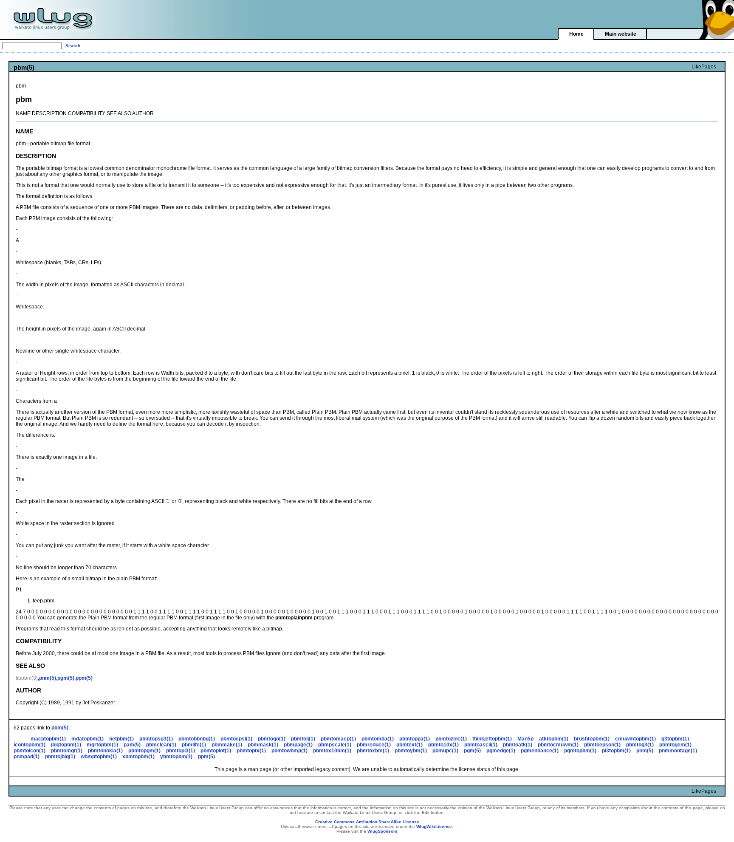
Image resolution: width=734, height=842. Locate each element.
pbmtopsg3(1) (156, 739)
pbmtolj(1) (303, 739)
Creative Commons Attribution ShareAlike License (367, 821)
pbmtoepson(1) (602, 745)
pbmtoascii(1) (480, 745)
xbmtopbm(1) (138, 757)
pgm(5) (65, 678)
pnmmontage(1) (678, 751)
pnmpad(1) (27, 757)
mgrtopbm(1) (102, 745)
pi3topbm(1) (616, 751)
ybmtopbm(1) (176, 757)
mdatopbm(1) (87, 739)
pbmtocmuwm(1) (558, 745)
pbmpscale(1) (334, 745)
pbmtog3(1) (640, 745)
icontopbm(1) (29, 745)
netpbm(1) (121, 739)
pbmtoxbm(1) (373, 751)
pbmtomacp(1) (338, 739)
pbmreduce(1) (374, 745)
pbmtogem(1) (675, 745)
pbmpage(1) (298, 745)
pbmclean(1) (161, 745)
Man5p (525, 739)
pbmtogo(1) (271, 739)
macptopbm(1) (48, 739)
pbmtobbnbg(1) (196, 739)
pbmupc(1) (445, 751)
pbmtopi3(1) (180, 751)
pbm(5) (59, 728)
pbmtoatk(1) (517, 745)
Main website (620, 34)
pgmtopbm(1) (580, 751)
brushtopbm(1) (592, 739)
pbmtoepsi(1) (236, 739)
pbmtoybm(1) (411, 751)
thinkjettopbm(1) (492, 739)
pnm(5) (47, 678)
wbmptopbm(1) (99, 757)
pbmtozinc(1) (451, 739)
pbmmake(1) (227, 745)
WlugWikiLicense (434, 826)
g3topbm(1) (675, 739)
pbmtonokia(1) (105, 751)
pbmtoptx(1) (251, 751)
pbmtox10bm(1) (332, 751)
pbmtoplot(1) (215, 751)
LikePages (704, 67)
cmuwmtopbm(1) (635, 739)
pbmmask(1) (263, 745)
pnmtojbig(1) (60, 757)
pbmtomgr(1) (66, 751)
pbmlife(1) (194, 745)
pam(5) (132, 745)
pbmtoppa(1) (414, 739)
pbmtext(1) (409, 745)
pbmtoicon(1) (29, 751)
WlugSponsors (382, 831)
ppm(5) (84, 678)
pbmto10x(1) (443, 745)
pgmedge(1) (500, 751)
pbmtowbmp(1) (289, 751)
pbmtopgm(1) (144, 751)
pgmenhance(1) (540, 751)
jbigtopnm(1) (66, 745)
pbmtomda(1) (377, 739)
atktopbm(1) (553, 739)
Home (576, 34)
